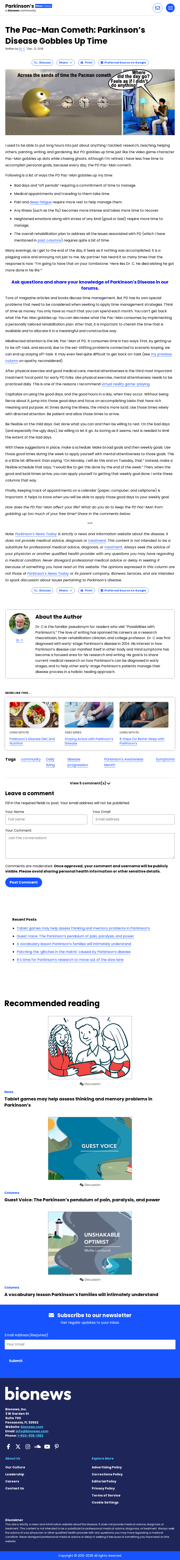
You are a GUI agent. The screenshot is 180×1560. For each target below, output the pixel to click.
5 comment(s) (88, 783)
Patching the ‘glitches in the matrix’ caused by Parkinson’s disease (74, 951)
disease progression (77, 762)
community (31, 759)
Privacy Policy (103, 1488)
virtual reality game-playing (125, 384)
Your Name (14, 811)
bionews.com (32, 1427)
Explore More (103, 1458)
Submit (16, 1360)
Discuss (44, 62)
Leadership (14, 1474)
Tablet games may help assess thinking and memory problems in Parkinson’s (83, 928)
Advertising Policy (107, 1467)
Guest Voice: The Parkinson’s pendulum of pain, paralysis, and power (75, 936)
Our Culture (15, 1467)
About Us (12, 1458)
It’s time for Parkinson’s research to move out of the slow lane (70, 959)
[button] (157, 8)
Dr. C (22, 49)
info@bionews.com (32, 1431)
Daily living (50, 762)
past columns (49, 240)
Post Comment (24, 882)
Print (87, 62)
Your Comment (18, 830)
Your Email (101, 811)
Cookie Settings (105, 1502)
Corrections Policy (107, 1474)
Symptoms (165, 759)
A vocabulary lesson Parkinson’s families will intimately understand (74, 943)
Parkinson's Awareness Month (123, 762)
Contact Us (14, 1488)
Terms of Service (106, 1495)
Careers (12, 1481)
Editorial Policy (104, 1481)
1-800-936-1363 (30, 1435)
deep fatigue (41, 202)
